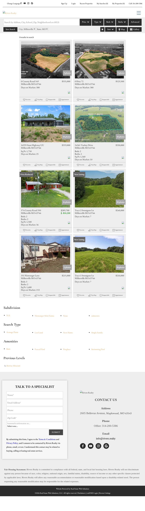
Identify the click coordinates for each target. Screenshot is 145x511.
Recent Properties (86, 3)
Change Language (13, 3)
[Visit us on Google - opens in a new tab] (32, 3)
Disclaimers (81, 493)
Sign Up (64, 3)
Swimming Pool (98, 349)
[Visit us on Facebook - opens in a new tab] (21, 3)
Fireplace (67, 349)
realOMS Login (92, 493)
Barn (8, 348)
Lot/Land (39, 332)
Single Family (97, 332)
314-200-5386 (137, 3)
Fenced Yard (40, 349)
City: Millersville (26, 29)
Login (73, 3)
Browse (13, 365)
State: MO (41, 29)
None (65, 315)
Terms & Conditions (47, 439)
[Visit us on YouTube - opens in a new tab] (25, 3)
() (102, 3)
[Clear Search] (102, 29)
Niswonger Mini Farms (44, 315)
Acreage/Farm (12, 332)
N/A (8, 315)
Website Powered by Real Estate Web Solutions (72, 489)
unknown (95, 315)
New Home (68, 332)
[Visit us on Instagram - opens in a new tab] (28, 3)
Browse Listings (104, 493)
